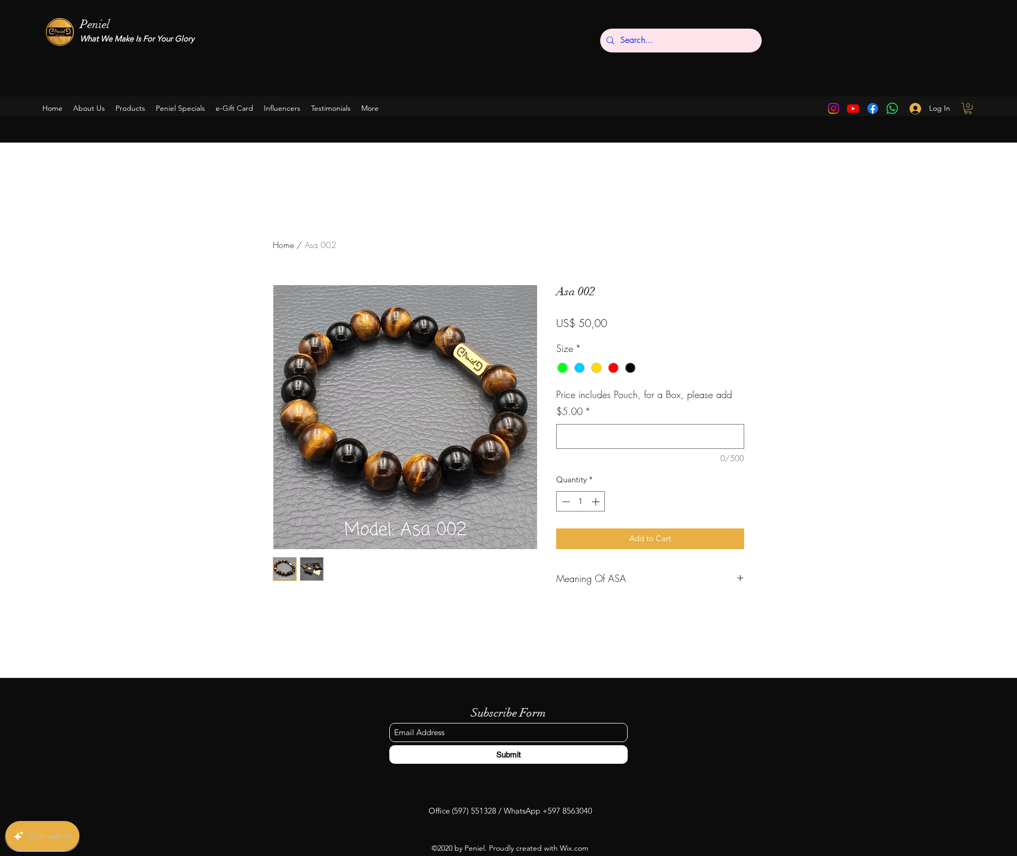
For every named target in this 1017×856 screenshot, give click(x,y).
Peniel (95, 24)
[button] (180, 108)
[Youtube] (853, 108)
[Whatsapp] (892, 108)
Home (283, 245)
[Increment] (597, 501)
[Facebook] (873, 108)
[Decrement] (565, 501)
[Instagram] (833, 108)
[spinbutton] (581, 501)
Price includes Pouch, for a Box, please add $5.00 (644, 403)
